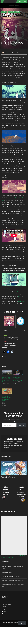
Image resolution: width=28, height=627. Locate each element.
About (3, 602)
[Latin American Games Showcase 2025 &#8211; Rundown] (18, 372)
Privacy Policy (7, 604)
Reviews (17, 11)
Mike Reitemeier (8, 52)
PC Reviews (11, 11)
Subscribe (21, 425)
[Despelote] (9, 321)
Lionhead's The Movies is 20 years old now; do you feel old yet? (13, 568)
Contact (4, 611)
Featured (4, 11)
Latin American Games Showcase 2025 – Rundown (17, 379)
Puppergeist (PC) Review (8, 477)
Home (3, 613)
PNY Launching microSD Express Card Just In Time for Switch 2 (13, 585)
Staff (4, 606)
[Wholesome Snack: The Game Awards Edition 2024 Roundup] (7, 391)
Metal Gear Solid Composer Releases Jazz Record (12, 580)
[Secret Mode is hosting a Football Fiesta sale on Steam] (7, 372)
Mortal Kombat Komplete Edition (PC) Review (11, 576)
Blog (3, 609)
